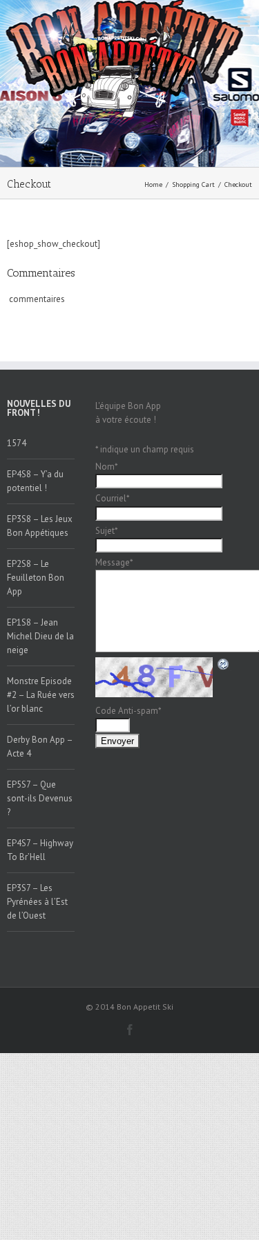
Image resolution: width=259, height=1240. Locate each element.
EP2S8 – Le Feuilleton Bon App (35, 577)
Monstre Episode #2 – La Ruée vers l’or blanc (41, 694)
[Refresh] (223, 664)
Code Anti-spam (128, 711)
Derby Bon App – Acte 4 (40, 746)
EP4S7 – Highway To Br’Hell (40, 850)
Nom (106, 466)
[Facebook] (129, 1029)
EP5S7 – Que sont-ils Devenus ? (40, 798)
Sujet (106, 531)
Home (153, 184)
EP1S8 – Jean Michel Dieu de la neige (40, 636)
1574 (16, 443)
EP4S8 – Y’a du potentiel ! (35, 481)
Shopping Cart (193, 184)
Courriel (112, 498)
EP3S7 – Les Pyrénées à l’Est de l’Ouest (37, 901)
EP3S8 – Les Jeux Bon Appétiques (40, 526)
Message (114, 562)
